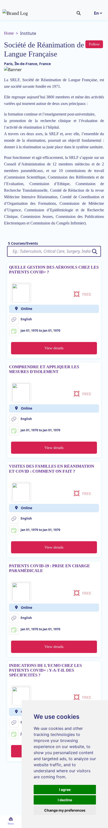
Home (9, 33)
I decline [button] (65, 800)
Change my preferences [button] (64, 810)
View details (54, 348)
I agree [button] (65, 789)
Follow (94, 44)
